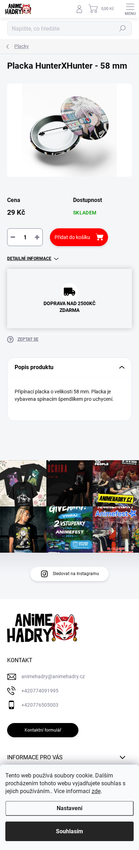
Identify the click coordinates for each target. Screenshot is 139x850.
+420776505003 (39, 705)
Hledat (122, 28)
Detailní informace (29, 258)
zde (96, 791)
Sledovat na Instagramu (76, 573)
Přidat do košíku (72, 237)
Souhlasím (69, 831)
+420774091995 (39, 691)
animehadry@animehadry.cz (53, 676)
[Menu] (130, 9)
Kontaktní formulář (43, 730)
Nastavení (69, 808)
